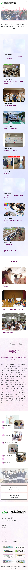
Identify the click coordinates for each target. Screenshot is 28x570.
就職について (5, 531)
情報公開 (4, 527)
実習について (5, 529)
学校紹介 (4, 525)
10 (15, 251)
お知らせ (4, 536)
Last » (23, 251)
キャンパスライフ (6, 534)
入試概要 (4, 532)
